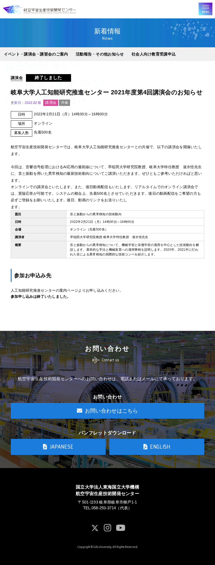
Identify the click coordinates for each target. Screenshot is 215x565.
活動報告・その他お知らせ (100, 54)
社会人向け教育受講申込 (154, 54)
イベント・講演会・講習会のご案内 (36, 54)
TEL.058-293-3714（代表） (107, 508)
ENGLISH (160, 447)
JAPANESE (61, 447)
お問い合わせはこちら (111, 411)
